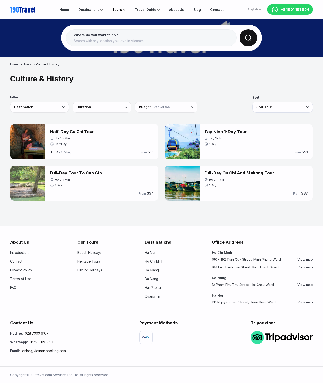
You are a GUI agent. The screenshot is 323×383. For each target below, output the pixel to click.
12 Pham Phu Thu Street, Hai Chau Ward (262, 285)
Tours (27, 64)
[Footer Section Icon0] (146, 337)
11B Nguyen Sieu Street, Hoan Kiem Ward (262, 302)
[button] (151, 38)
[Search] (248, 37)
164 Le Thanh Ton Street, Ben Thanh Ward (262, 267)
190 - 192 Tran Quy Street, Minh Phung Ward (262, 259)
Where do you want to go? (96, 35)
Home (14, 64)
